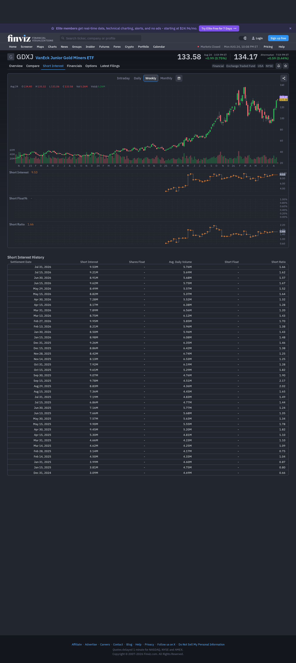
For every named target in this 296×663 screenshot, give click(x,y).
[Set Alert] (279, 66)
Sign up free (278, 38)
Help (282, 46)
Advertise (91, 644)
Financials (74, 66)
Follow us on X (166, 644)
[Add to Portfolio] (286, 66)
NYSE (269, 66)
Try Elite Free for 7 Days (217, 28)
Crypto (129, 46)
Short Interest (53, 66)
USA (260, 66)
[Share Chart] (283, 78)
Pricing (268, 46)
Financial (218, 66)
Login (259, 38)
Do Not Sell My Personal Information (201, 644)
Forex (117, 46)
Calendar (159, 46)
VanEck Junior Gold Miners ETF (65, 57)
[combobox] (100, 38)
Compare (32, 66)
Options (91, 66)
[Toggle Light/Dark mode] (243, 38)
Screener (27, 46)
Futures (104, 46)
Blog (129, 644)
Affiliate (77, 644)
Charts (52, 46)
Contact (118, 644)
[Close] (290, 28)
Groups (76, 46)
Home (12, 46)
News (64, 46)
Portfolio (143, 46)
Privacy (149, 644)
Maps (40, 46)
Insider (90, 46)
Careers (105, 644)
